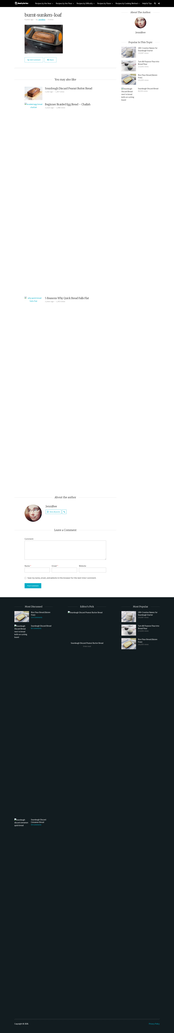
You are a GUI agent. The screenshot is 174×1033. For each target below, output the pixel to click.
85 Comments (36, 628)
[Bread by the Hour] (21, 3)
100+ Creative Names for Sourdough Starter (147, 49)
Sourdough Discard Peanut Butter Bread (68, 88)
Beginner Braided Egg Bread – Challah (67, 104)
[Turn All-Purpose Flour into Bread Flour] (128, 65)
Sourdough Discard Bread (148, 88)
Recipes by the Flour (64, 3)
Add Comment (35, 60)
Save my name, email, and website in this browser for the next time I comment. (62, 578)
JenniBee (41, 19)
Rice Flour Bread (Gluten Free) (147, 76)
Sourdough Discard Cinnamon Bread (38, 820)
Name (28, 566)
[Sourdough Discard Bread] (128, 183)
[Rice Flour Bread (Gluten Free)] (128, 79)
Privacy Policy (154, 1024)
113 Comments (36, 617)
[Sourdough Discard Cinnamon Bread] (21, 914)
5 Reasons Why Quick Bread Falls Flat (67, 298)
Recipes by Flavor (104, 3)
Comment (29, 539)
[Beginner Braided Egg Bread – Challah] (33, 198)
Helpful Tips (147, 3)
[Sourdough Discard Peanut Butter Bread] (33, 93)
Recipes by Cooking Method (127, 3)
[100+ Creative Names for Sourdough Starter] (128, 52)
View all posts (55, 512)
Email (55, 566)
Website (82, 566)
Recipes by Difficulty (85, 3)
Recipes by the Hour (43, 3)
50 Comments (36, 825)
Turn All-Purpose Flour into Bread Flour (148, 62)
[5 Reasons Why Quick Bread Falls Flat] (33, 392)
